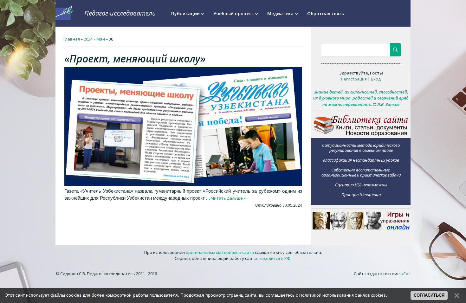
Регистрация (354, 79)
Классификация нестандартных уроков (361, 160)
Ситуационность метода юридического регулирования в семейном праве (361, 147)
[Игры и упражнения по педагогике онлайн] (361, 228)
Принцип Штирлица (361, 194)
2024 (88, 39)
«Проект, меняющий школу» (134, 58)
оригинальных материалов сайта (220, 252)
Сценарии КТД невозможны (361, 184)
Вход (376, 79)
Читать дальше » (228, 198)
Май (100, 39)
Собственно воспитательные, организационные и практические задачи (361, 172)
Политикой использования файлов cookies (342, 295)
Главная (71, 39)
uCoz (406, 273)
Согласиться (429, 295)
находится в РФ (274, 258)
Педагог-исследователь (119, 13)
